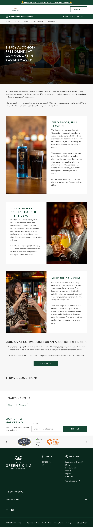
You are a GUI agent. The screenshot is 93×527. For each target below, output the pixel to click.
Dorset (26, 21)
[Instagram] (12, 509)
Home (8, 21)
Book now (46, 364)
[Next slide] (85, 442)
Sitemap (68, 523)
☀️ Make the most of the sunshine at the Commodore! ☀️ (46, 2)
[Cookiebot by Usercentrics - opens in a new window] (79, 236)
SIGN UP (75, 429)
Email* (34, 424)
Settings (82, 281)
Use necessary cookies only (46, 288)
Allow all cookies (76, 288)
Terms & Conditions (80, 523)
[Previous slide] (7, 442)
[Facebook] (7, 509)
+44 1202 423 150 (46, 463)
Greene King (12, 499)
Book (77, 9)
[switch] (35, 272)
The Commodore (14, 492)
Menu (10, 405)
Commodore (38, 21)
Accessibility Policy (33, 523)
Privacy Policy (58, 523)
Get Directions (71, 481)
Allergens (22, 405)
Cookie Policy (47, 523)
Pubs (17, 21)
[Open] (7, 9)
